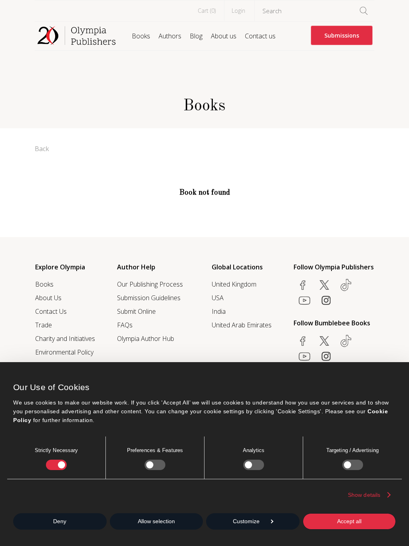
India (219, 311)
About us (223, 36)
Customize (246, 521)
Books (141, 36)
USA (218, 297)
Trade (43, 325)
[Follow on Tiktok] (346, 341)
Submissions (341, 35)
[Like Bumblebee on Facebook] (303, 341)
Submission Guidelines (149, 297)
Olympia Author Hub (145, 338)
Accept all (349, 521)
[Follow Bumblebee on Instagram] (326, 356)
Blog (196, 36)
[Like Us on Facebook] (303, 285)
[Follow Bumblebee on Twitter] (324, 341)
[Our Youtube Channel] (304, 300)
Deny (59, 521)
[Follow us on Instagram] (326, 300)
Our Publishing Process (150, 284)
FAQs (125, 325)
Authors (170, 36)
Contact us (260, 36)
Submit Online (136, 311)
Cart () (207, 10)
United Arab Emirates (242, 325)
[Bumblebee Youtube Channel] (304, 356)
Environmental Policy (64, 352)
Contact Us (51, 311)
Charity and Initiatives (65, 338)
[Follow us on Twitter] (324, 285)
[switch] (155, 465)
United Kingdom (234, 284)
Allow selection (156, 521)
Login (238, 10)
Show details (364, 495)
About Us (48, 297)
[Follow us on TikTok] (346, 285)
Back (42, 148)
